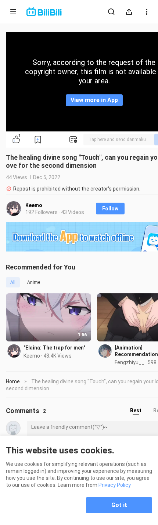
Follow (110, 208)
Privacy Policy (114, 485)
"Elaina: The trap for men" (54, 348)
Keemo (33, 205)
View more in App (94, 100)
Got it (119, 505)
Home (13, 381)
